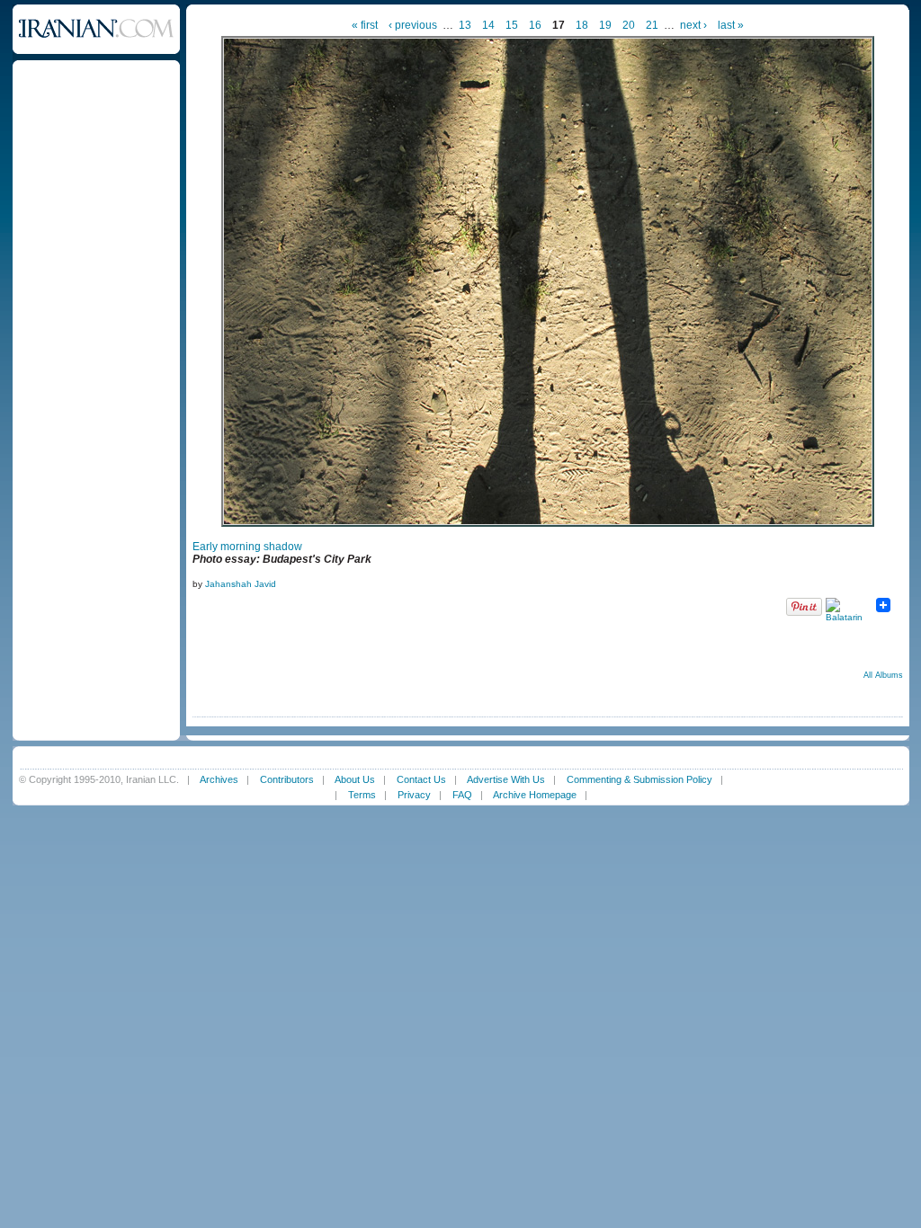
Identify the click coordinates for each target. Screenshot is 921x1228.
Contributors (287, 779)
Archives (219, 779)
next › (693, 25)
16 (535, 25)
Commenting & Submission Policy (639, 779)
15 (511, 25)
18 (582, 25)
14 (488, 25)
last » (731, 25)
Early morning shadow (247, 546)
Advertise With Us (506, 779)
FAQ (462, 794)
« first (365, 25)
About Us (355, 779)
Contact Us (421, 779)
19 (605, 25)
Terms (362, 794)
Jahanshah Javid (240, 584)
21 (652, 25)
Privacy (414, 794)
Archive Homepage (535, 794)
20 (628, 25)
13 (465, 25)
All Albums (883, 675)
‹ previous (413, 25)
